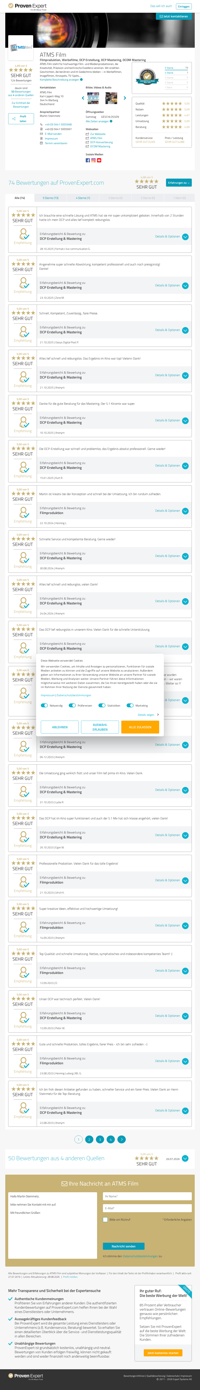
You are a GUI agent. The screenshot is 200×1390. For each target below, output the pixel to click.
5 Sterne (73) (50, 198)
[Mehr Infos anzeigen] (147, 76)
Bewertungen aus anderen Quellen (21, 93)
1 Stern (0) (179, 198)
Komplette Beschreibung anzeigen (59, 79)
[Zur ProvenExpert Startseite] (27, 7)
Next (125, 98)
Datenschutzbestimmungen (74, 695)
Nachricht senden (124, 1246)
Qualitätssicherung (156, 1375)
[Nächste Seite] (121, 1139)
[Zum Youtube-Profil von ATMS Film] (100, 162)
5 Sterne (169, 67)
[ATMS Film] (21, 48)
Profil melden (70, 1277)
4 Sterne (169, 72)
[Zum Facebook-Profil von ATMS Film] (88, 162)
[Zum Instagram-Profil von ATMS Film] (94, 162)
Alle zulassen (140, 727)
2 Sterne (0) (148, 198)
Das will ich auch (161, 6)
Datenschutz (173, 1375)
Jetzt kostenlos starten (163, 1352)
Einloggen (184, 6)
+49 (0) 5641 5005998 (58, 124)
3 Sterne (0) (115, 198)
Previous (83, 98)
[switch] (72, 705)
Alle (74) (20, 198)
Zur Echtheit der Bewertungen (21, 104)
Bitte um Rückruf (120, 1219)
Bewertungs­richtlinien (134, 1375)
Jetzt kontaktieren (175, 16)
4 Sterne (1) (83, 198)
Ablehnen (60, 727)
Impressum (48, 695)
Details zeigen (146, 715)
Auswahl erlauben (100, 727)
